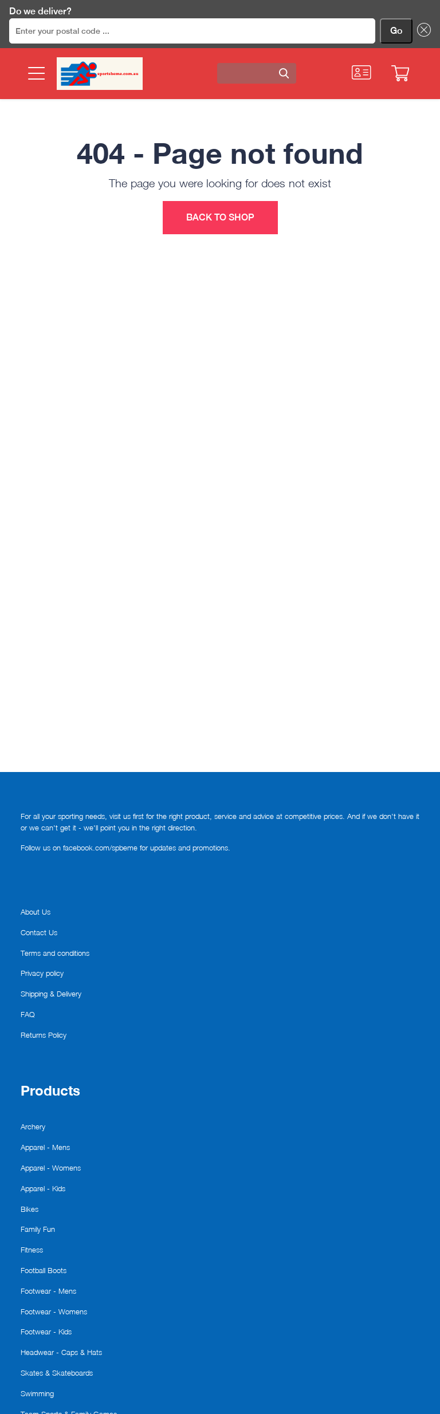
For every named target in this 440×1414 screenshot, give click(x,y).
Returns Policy (43, 1034)
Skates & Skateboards (57, 1372)
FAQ (28, 1014)
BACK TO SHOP (220, 217)
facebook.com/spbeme (100, 847)
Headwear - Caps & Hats (61, 1352)
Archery (33, 1126)
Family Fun (38, 1229)
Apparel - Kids (43, 1188)
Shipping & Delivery (51, 993)
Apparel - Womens (51, 1167)
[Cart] (400, 73)
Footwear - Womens (54, 1311)
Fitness (32, 1249)
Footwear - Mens (48, 1290)
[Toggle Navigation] (35, 74)
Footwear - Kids (46, 1331)
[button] (421, 31)
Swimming (37, 1393)
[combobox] (256, 73)
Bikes (29, 1209)
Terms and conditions (55, 953)
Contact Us (39, 932)
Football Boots (43, 1270)
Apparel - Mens (45, 1147)
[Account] (361, 72)
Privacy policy (42, 973)
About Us (35, 911)
